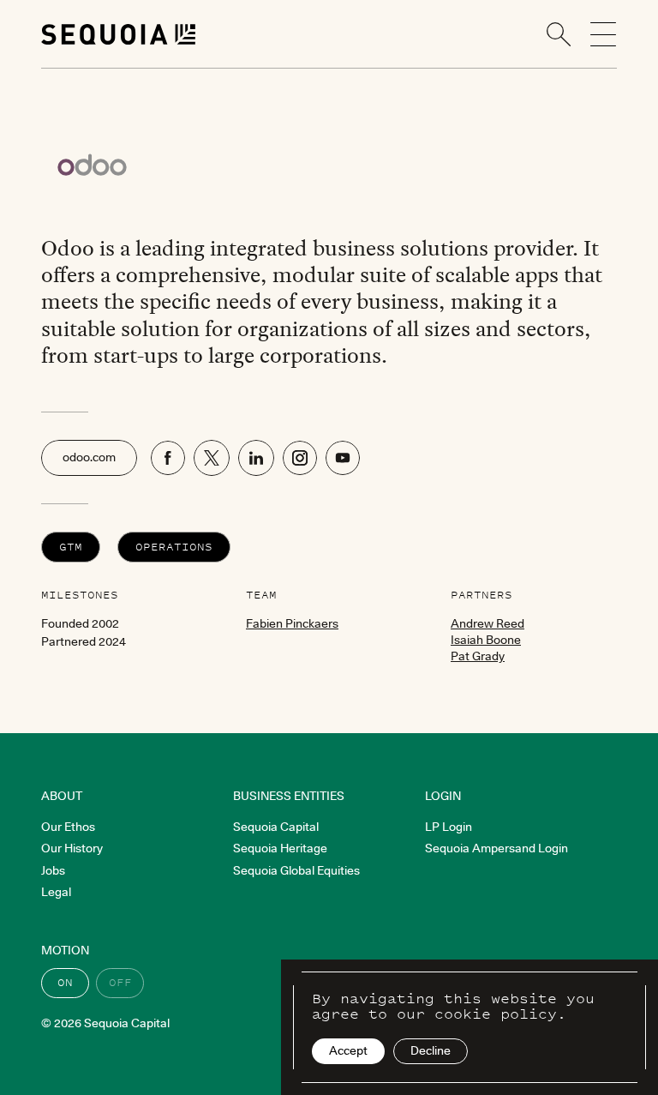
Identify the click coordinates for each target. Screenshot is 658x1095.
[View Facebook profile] (168, 458)
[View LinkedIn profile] (256, 458)
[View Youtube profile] (343, 458)
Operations (173, 546)
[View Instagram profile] (300, 458)
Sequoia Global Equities (296, 870)
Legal (56, 891)
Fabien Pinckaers (292, 623)
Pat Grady (478, 656)
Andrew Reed (487, 623)
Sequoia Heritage (280, 848)
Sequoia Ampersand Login (496, 848)
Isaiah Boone (486, 639)
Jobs (53, 870)
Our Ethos (68, 826)
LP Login (448, 826)
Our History (72, 848)
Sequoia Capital (276, 826)
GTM (70, 546)
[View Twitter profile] (212, 458)
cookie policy (495, 1013)
